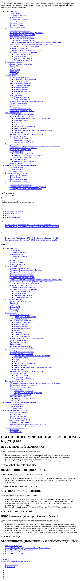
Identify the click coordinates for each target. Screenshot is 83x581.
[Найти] (2, 204)
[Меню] (2, 2)
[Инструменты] (2, 208)
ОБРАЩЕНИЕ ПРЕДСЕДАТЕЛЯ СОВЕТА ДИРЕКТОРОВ (27, 548)
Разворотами (32, 227)
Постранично (32, 225)
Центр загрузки (11, 213)
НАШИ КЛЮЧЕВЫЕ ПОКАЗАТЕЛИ (19, 550)
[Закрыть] (2, 200)
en (1, 206)
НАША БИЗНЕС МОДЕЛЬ (15, 553)
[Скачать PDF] (2, 221)
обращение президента (13, 546)
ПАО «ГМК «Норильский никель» (18, 561)
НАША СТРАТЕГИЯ (13, 552)
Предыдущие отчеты (13, 217)
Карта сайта (9, 215)
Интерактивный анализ (14, 211)
